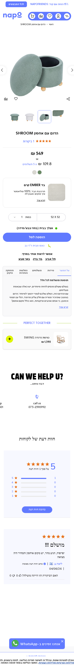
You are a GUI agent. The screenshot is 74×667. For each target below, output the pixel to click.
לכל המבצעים (16, 4)
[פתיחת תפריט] (67, 16)
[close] (62, 641)
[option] (39, 172)
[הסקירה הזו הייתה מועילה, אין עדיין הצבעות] (20, 576)
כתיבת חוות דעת (37, 509)
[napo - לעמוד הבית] (12, 19)
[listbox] (37, 172)
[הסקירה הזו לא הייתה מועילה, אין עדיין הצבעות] (13, 576)
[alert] (37, 643)
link (37, 339)
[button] (58, 16)
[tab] (64, 272)
